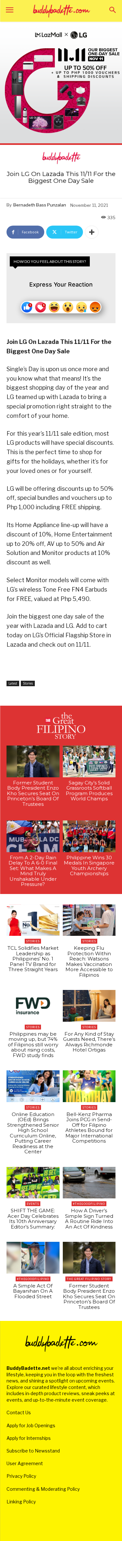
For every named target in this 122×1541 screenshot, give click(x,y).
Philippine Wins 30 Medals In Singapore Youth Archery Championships (89, 865)
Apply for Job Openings (31, 1425)
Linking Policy (21, 1501)
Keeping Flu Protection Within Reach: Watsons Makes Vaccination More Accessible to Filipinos (89, 961)
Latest (12, 683)
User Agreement (25, 1463)
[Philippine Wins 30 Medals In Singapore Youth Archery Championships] (89, 836)
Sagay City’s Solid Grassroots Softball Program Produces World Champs (89, 791)
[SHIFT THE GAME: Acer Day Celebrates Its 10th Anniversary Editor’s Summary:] (33, 1183)
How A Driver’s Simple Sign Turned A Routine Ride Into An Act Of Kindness (89, 1218)
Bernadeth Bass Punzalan (39, 204)
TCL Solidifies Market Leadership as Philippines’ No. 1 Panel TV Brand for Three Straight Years (33, 958)
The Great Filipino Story (89, 1279)
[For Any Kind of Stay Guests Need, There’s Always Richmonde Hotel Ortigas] (89, 1006)
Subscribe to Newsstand (33, 1450)
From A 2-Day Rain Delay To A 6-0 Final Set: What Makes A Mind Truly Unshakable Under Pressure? (32, 871)
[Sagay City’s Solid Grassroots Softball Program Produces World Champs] (89, 761)
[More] (92, 232)
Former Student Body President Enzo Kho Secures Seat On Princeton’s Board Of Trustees (33, 793)
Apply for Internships (29, 1438)
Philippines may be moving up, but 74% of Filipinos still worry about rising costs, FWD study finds (33, 1044)
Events (33, 1204)
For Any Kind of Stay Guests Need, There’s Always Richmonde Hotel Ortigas (89, 1042)
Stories (28, 683)
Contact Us (19, 1412)
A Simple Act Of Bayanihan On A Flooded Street (33, 1291)
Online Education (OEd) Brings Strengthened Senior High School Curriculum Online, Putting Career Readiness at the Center (33, 1133)
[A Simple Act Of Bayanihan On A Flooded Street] (33, 1258)
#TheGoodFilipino (89, 1204)
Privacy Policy (21, 1476)
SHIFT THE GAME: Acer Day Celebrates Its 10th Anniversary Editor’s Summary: (33, 1218)
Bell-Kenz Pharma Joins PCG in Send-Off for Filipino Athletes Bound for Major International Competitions (89, 1127)
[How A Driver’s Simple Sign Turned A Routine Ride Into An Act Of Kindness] (89, 1183)
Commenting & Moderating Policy (43, 1489)
